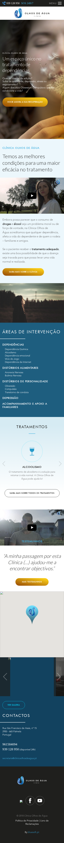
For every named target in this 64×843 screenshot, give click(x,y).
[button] (32, 615)
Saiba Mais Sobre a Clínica (23, 272)
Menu (53, 3)
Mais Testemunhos (32, 582)
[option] (32, 79)
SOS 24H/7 (27, 3)
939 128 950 (13, 3)
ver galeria (14, 705)
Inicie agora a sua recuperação (25, 102)
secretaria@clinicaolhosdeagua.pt (19, 758)
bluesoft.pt (33, 832)
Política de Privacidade (27, 821)
